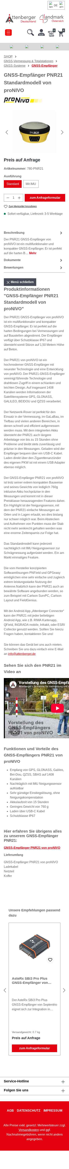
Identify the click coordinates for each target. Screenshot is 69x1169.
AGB (10, 1110)
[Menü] (8, 31)
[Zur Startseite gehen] (21, 18)
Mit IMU (31, 184)
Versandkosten (29, 1130)
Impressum (53, 1110)
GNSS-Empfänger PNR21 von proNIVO (32, 847)
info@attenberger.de (22, 653)
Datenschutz (28, 1110)
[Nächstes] (62, 132)
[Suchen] (30, 31)
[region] (34, 132)
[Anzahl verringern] (8, 198)
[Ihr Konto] (41, 31)
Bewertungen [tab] (13, 267)
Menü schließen (22, 282)
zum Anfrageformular (45, 197)
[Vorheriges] (7, 132)
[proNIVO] (34, 100)
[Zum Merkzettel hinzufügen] (50, 960)
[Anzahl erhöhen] (19, 198)
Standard (13, 184)
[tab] (33, 242)
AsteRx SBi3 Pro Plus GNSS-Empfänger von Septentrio (30, 981)
